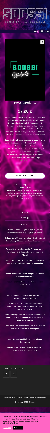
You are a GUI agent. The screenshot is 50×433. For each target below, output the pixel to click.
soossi (29, 196)
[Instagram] (13, 374)
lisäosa (35, 193)
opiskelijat (15, 196)
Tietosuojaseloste (9, 398)
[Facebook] (6, 374)
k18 (31, 190)
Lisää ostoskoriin (25, 176)
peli (21, 196)
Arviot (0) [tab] (25, 218)
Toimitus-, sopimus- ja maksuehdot (35, 398)
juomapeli (26, 190)
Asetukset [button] (7, 428)
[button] (42, 42)
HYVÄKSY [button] (18, 428)
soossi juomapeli (37, 196)
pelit (24, 196)
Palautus (19, 398)
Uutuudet (28, 188)
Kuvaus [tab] (25, 213)
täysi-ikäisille (25, 198)
